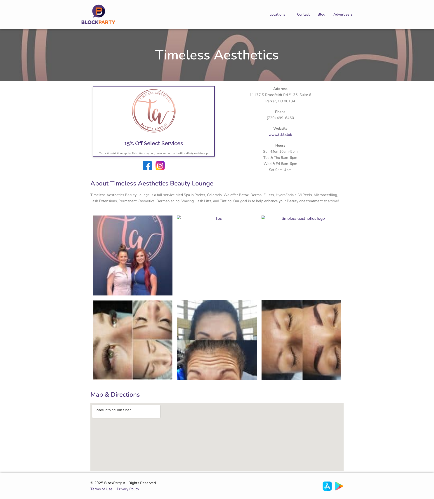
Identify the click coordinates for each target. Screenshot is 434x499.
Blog (322, 14)
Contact (303, 14)
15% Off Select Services (153, 143)
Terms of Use (101, 489)
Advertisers (343, 14)
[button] (279, 14)
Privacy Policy (129, 489)
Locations (277, 14)
